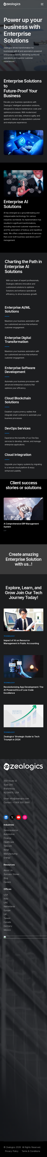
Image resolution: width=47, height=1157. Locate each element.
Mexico (7, 930)
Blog (6, 878)
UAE (6, 902)
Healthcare (9, 842)
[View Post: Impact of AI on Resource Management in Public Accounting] (23, 620)
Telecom (8, 846)
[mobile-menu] (41, 4)
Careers (7, 882)
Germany (8, 926)
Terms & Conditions (31, 1151)
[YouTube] (18, 817)
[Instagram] (24, 817)
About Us (8, 870)
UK (5, 914)
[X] (12, 817)
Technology (9, 636)
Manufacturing (10, 853)
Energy (7, 857)
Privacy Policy (12, 1151)
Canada (7, 922)
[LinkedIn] (6, 817)
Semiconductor (11, 830)
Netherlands (9, 906)
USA (6, 894)
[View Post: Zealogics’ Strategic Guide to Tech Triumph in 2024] (23, 716)
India (6, 898)
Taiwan (7, 918)
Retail (6, 850)
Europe (7, 910)
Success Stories (11, 874)
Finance (7, 838)
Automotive (9, 834)
